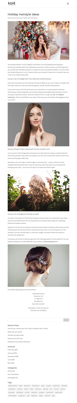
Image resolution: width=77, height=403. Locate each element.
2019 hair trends (12, 385)
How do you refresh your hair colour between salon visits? (28, 328)
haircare (63, 389)
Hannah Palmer (14, 18)
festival (26, 389)
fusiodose (45, 389)
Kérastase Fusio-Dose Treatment (19, 342)
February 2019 (12, 350)
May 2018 (11, 363)
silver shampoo (12, 395)
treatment (47, 395)
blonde (20, 385)
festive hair (38, 389)
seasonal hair (58, 392)
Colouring (11, 371)
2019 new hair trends (15, 332)
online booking (49, 241)
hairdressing (19, 392)
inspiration (34, 392)
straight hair (21, 395)
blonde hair (27, 385)
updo (53, 395)
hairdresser (11, 392)
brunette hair (56, 385)
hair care (56, 389)
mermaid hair (49, 392)
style (28, 395)
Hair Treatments (32, 18)
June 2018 (11, 360)
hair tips (27, 392)
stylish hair (34, 395)
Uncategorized (13, 377)
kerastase (41, 392)
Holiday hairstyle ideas (16, 335)
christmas (64, 385)
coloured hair (11, 389)
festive (31, 389)
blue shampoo (35, 385)
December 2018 (13, 356)
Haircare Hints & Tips (15, 338)
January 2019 (12, 353)
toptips (41, 395)
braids (43, 385)
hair (51, 389)
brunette (48, 385)
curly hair (19, 389)
